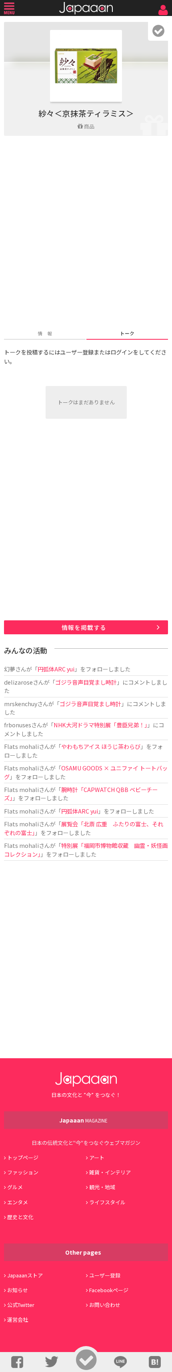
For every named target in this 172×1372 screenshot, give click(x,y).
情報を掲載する (84, 627)
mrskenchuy (20, 703)
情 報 (45, 333)
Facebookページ (108, 1290)
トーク (127, 333)
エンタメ (17, 1202)
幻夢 (9, 669)
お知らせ (17, 1290)
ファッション (22, 1172)
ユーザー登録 (104, 1275)
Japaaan (86, 8)
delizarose (18, 682)
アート (96, 1157)
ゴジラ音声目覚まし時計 (86, 682)
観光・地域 (102, 1187)
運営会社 (17, 1319)
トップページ (22, 1157)
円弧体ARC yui (56, 669)
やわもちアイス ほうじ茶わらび (100, 746)
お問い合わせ (104, 1305)
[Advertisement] (86, 233)
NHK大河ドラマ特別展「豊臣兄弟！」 (100, 725)
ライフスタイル (107, 1202)
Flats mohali (21, 746)
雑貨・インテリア (110, 1172)
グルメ (15, 1187)
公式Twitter (20, 1305)
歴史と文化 (20, 1217)
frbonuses (17, 725)
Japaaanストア (25, 1275)
